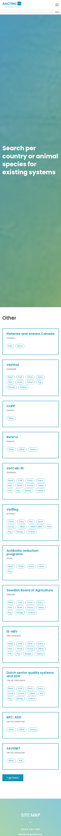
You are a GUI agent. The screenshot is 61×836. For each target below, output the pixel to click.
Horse (30, 485)
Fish (10, 345)
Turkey (23, 387)
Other (20, 345)
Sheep (11, 387)
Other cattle (36, 526)
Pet (10, 490)
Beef (10, 377)
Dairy (40, 377)
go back (13, 777)
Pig (39, 382)
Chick (30, 377)
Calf (20, 377)
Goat (19, 382)
